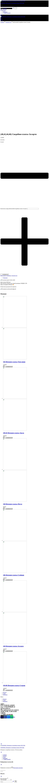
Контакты (5, 11)
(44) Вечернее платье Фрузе (12, 504)
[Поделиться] (2, 770)
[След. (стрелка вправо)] (2, 771)
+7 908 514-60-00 (6, 13)
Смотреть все (8, 22)
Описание (5, 277)
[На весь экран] (3, 770)
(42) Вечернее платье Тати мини (14, 362)
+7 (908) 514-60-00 (7, 714)
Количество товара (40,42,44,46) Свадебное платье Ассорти (13, 208)
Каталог (5, 9)
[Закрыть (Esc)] (1, 770)
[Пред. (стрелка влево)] (1, 771)
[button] (24, 696)
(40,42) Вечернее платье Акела (13, 433)
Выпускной (3, 275)
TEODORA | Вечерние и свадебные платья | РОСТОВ (12, 3)
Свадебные (8, 275)
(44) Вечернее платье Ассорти (13, 646)
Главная (5, 8)
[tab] (25, 277)
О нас (4, 10)
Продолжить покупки (18, 767)
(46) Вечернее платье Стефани (13, 575)
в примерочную (5, 274)
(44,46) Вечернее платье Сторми (14, 685)
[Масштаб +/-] (4, 770)
